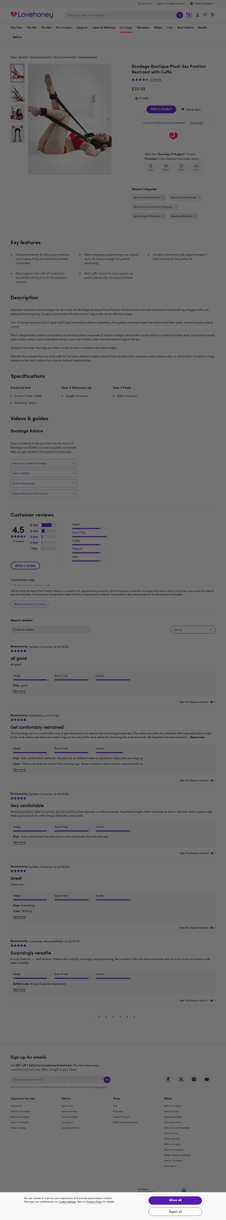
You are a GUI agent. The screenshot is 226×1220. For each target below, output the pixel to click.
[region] (113, 1206)
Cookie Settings (67, 1201)
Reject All (175, 1211)
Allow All (175, 1200)
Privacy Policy (94, 1201)
